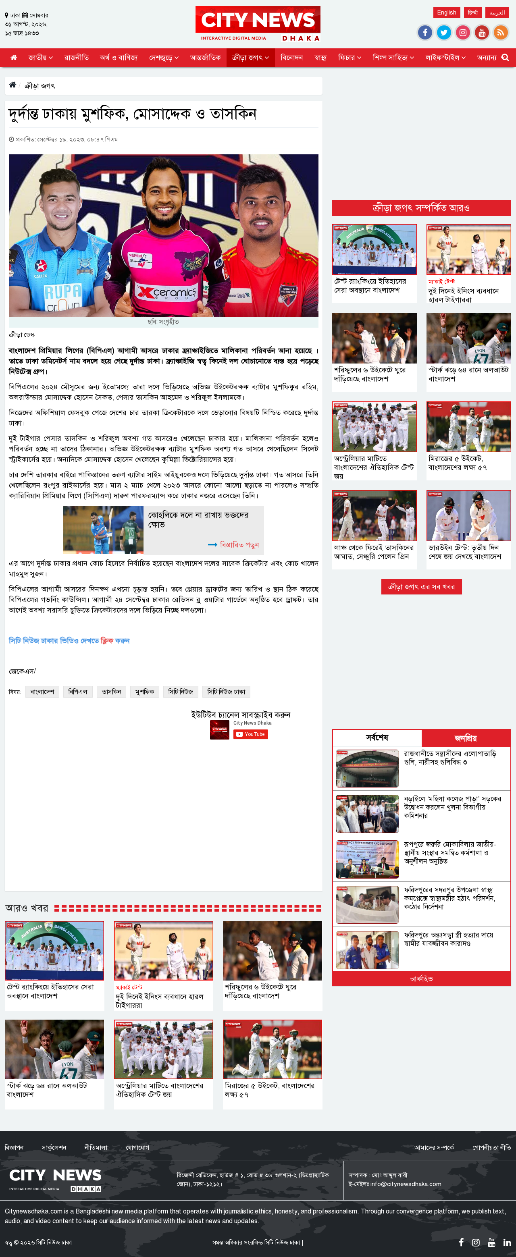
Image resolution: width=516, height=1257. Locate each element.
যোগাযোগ (137, 1148)
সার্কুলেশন (54, 1148)
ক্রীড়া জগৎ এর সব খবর (421, 586)
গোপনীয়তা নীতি (491, 1148)
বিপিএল (78, 692)
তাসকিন (111, 692)
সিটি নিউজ (181, 692)
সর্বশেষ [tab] (377, 738)
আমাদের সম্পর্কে (434, 1148)
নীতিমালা (96, 1148)
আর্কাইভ (421, 978)
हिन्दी (473, 12)
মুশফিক (144, 692)
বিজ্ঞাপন (14, 1148)
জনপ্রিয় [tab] (466, 738)
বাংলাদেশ (42, 692)
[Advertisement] (421, 133)
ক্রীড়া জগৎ (40, 85)
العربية (497, 12)
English (446, 12)
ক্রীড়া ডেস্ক (22, 335)
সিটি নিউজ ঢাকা (226, 692)
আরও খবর (27, 908)
